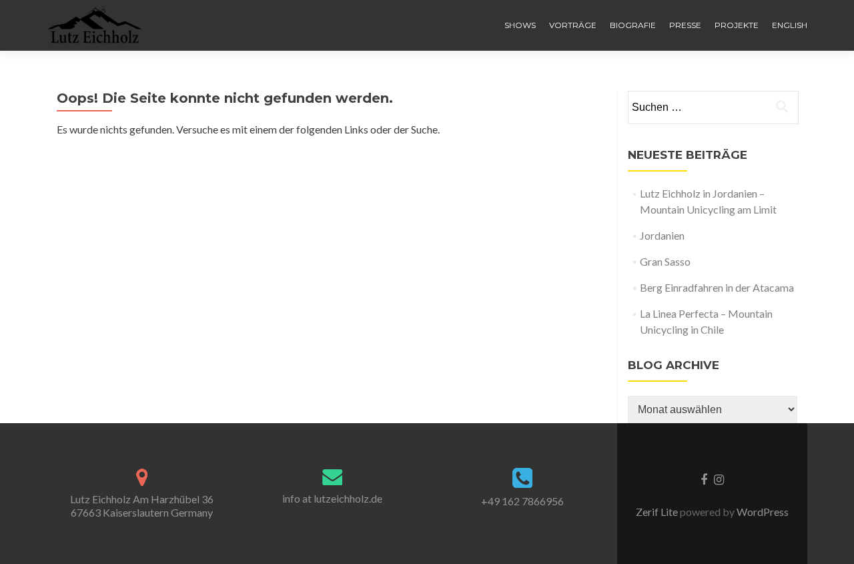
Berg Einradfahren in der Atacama (717, 287)
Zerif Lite (658, 511)
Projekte (737, 25)
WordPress (762, 511)
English (789, 25)
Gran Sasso (665, 261)
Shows (520, 25)
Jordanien (662, 235)
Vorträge (572, 25)
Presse (685, 25)
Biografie (633, 25)
